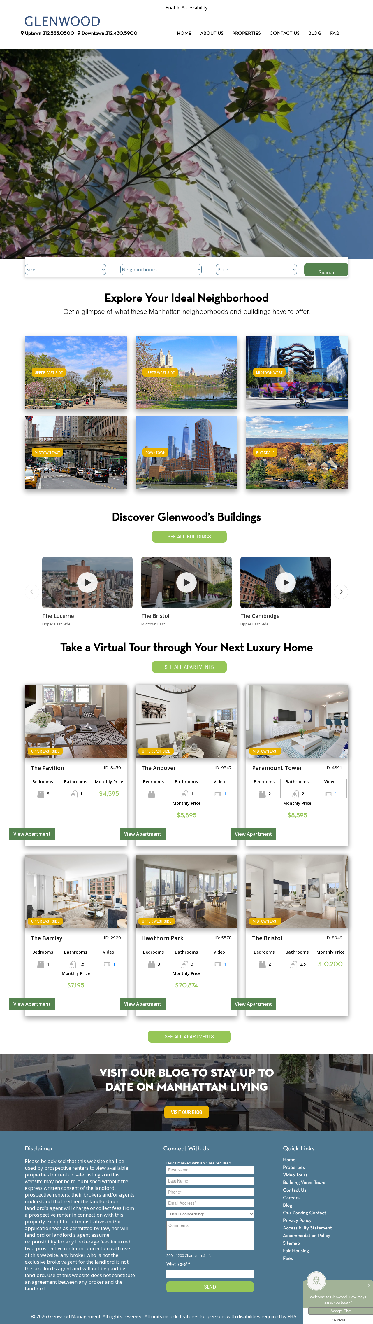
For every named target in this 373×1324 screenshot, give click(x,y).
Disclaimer (39, 1149)
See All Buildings (189, 537)
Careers (291, 1198)
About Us (212, 33)
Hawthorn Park (162, 938)
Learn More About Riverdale (297, 450)
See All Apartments (189, 667)
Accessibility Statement (307, 1228)
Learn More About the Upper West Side (186, 370)
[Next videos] (341, 592)
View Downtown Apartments (186, 456)
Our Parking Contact (304, 1213)
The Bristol (155, 615)
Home (184, 33)
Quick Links (298, 1149)
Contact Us (285, 33)
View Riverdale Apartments (297, 456)
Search (326, 272)
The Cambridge (260, 615)
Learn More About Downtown (187, 450)
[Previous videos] (32, 592)
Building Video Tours (304, 1182)
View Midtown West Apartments (297, 376)
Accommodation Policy (306, 1236)
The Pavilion (47, 768)
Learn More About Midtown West (297, 370)
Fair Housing (296, 1251)
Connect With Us (186, 1149)
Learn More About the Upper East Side (76, 370)
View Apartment (32, 834)
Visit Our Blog (186, 1112)
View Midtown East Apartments (75, 456)
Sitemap (291, 1243)
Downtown (109, 33)
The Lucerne (58, 615)
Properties (246, 33)
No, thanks (338, 1319)
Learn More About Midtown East (76, 450)
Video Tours (295, 1175)
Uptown (49, 33)
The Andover (158, 768)
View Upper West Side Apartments (186, 376)
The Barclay (46, 938)
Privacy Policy (297, 1220)
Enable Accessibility (186, 7)
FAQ (334, 33)
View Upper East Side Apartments (76, 376)
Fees (288, 1258)
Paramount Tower (277, 768)
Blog (314, 33)
